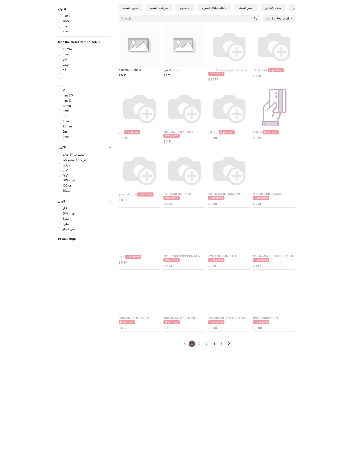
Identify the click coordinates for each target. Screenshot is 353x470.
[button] (279, 18)
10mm (67, 106)
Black (66, 16)
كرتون (66, 165)
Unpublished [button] (216, 73)
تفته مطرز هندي (128, 194)
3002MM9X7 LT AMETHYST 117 (274, 256)
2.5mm (67, 126)
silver (66, 31)
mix (65, 26)
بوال (121, 132)
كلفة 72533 (260, 70)
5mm (66, 131)
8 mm (66, 54)
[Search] (255, 18)
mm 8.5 (68, 95)
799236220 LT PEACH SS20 (226, 318)
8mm (66, 111)
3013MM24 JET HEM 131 (179, 318)
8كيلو (66, 218)
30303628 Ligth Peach (178, 132)
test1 (122, 256)
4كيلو (66, 224)
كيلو (65, 208)
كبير (65, 59)
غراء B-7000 (171, 70)
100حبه (67, 185)
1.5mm (67, 121)
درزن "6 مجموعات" (75, 160)
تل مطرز (213, 132)
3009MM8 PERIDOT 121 (134, 318)
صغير (66, 64)
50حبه (66, 190)
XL (64, 85)
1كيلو (66, 175)
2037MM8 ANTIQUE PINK (225, 194)
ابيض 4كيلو (69, 229)
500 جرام (69, 180)
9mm (66, 136)
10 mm (67, 49)
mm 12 (67, 100)
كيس (66, 170)
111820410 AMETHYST (178, 194)
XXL (65, 116)
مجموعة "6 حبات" (74, 154)
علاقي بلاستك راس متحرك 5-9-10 (228, 70)
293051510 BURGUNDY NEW (181, 256)
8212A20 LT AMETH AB (223, 256)
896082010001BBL (266, 318)
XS (65, 69)
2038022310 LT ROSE (267, 194)
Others (257, 132)
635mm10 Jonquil (130, 70)
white (66, 21)
